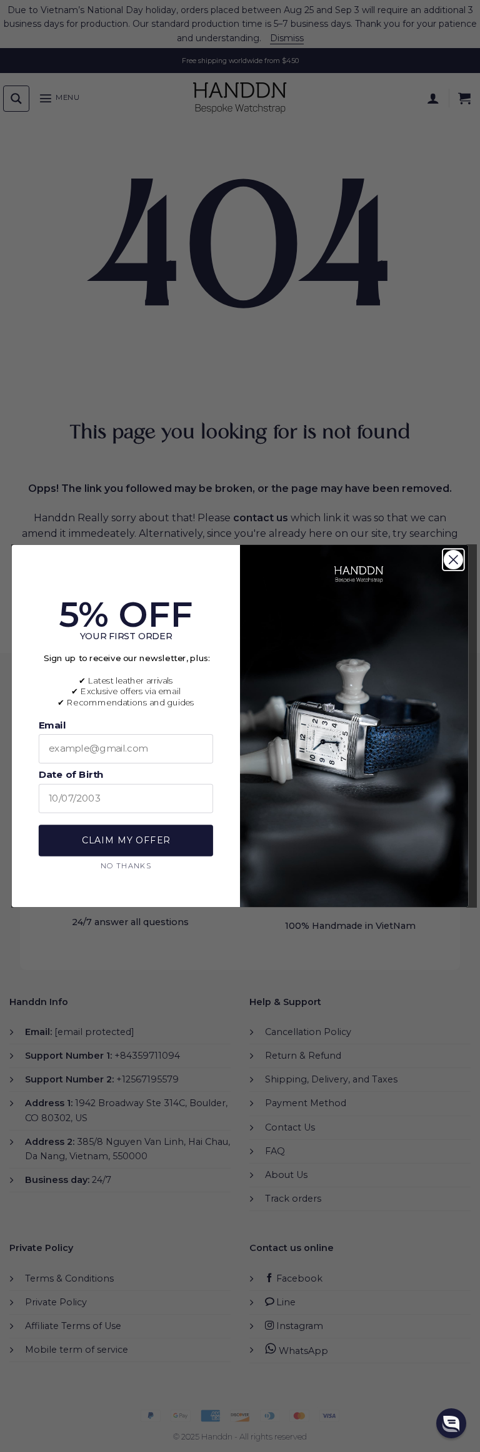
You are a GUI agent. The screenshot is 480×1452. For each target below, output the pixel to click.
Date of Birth (71, 774)
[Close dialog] (453, 559)
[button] (451, 1423)
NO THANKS (126, 865)
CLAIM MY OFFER (126, 840)
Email (52, 724)
